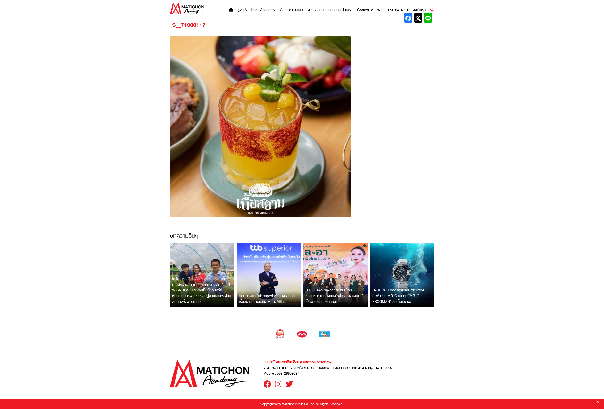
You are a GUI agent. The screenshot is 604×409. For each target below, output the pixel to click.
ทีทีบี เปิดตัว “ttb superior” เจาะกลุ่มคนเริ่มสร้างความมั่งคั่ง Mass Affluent (267, 298)
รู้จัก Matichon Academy (256, 10)
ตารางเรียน (316, 10)
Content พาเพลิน (370, 10)
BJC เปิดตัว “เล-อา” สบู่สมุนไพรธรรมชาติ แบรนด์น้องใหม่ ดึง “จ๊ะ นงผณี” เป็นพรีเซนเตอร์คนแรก (334, 295)
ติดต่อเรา (419, 10)
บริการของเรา (398, 10)
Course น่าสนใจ (291, 10)
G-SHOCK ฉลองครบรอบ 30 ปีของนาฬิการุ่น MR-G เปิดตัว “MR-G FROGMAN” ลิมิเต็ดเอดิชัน (398, 295)
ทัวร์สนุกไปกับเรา (340, 10)
